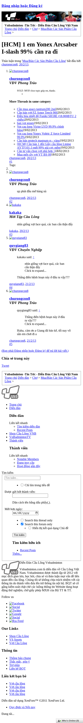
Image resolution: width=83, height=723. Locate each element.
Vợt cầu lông (17, 683)
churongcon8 (10, 64)
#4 (10, 287)
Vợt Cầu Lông (18, 643)
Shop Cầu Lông (19, 636)
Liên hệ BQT (17, 668)
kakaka (15, 212)
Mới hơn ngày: (14, 509)
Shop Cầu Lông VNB (22, 433)
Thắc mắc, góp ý (19, 661)
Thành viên (16, 440)
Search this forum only (38, 524)
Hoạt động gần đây (28, 466)
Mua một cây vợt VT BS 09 (34, 154)
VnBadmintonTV (20, 437)
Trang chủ (15, 404)
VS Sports (15, 639)
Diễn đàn (14, 408)
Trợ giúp (14, 665)
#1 (10, 161)
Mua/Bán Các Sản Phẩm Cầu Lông (44, 61)
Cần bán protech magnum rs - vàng (38, 140)
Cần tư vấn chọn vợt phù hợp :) (36, 151)
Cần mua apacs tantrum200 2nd (36, 109)
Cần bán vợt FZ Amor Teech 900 (37, 112)
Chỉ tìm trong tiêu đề (37, 485)
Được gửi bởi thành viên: (20, 491)
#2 (10, 201)
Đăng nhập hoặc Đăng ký (22, 6)
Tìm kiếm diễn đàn (28, 426)
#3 (10, 234)
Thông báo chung (20, 658)
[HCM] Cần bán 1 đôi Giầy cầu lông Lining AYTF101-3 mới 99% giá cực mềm (44, 145)
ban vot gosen (25, 123)
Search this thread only (38, 520)
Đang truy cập (25, 462)
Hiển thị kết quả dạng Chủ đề (50, 528)
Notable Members (28, 459)
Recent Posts (25, 430)
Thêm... (17, 553)
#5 (10, 344)
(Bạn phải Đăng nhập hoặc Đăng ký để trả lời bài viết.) (35, 350)
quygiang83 (18, 245)
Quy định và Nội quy (22, 707)
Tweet (5, 365)
